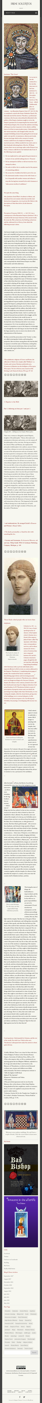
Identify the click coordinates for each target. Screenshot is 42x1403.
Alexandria (7, 1311)
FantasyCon (28, 1320)
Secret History (24, 1345)
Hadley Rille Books (9, 1269)
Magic (13, 1330)
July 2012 (6, 1294)
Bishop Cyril (20, 1314)
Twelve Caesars (28, 1348)
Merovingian (19, 1333)
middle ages (27, 1333)
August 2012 (7, 1291)
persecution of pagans (20, 1339)
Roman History (15, 1345)
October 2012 (8, 1285)
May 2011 (6, 1303)
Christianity (33, 1314)
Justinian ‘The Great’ (11, 74)
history (22, 1326)
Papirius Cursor (9, 1339)
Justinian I (7, 1330)
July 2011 (6, 1297)
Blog (23, 1391)
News (30, 1391)
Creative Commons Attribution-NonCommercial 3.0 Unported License (21, 1373)
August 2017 (7, 1279)
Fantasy (21, 1320)
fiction (30, 1323)
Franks (6, 1326)
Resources (11, 1392)
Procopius (7, 1342)
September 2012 (8, 1288)
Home (10, 1391)
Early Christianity (22, 1317)
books (26, 1314)
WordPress (30, 1400)
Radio (13, 1342)
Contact (29, 1392)
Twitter (6, 1257)
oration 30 (21, 1336)
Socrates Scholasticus (10, 1348)
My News (7, 1266)
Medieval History (9, 1333)
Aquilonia (32, 1311)
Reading (19, 1342)
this (14, 534)
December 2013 (8, 1282)
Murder (7, 1336)
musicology (13, 1336)
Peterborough (31, 1339)
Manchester (20, 1330)
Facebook (7, 1254)
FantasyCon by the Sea (21, 1323)
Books (16, 1391)
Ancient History (24, 1311)
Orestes (28, 1336)
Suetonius (20, 1348)
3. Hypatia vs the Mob (11, 402)
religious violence (27, 1342)
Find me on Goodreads (11, 1260)
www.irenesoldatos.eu (12, 1371)
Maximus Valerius (29, 1330)
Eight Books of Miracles (11, 1320)
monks (34, 1333)
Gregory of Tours (14, 1326)
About (20, 1392)
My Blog (6, 1263)
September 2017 (8, 1276)
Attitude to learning (10, 1314)
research (7, 1345)
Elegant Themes (18, 1400)
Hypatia (28, 1326)
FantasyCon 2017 (9, 1323)
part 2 (28, 409)
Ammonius (15, 1311)
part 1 (22, 409)
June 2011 (6, 1300)
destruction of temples (10, 1317)
